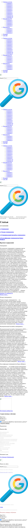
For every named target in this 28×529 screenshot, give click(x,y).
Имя (1, 417)
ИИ (1, 450)
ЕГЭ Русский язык (5, 447)
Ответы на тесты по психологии (8, 439)
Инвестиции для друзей (8, 216)
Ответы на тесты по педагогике (8, 440)
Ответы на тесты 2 (5, 444)
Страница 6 (9, 10)
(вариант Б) (10, 293)
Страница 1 (9, 3)
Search (1, 78)
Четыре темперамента (6, 297)
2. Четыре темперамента (7, 232)
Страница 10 (9, 16)
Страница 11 (9, 17)
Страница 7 (9, 11)
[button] (14, 245)
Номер (2, 418)
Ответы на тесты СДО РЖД (7, 443)
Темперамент (3, 245)
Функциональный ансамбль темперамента (11, 326)
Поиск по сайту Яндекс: (6, 469)
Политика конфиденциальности (8, 509)
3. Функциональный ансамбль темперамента (12, 235)
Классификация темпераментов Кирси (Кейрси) (13, 364)
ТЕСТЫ (5, 35)
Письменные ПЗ (7, 18)
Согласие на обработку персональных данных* (14, 421)
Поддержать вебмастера (6, 435)
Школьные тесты (4, 442)
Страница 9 (9, 14)
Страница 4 (9, 7)
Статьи (2, 437)
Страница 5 (9, 9)
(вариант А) (3, 293)
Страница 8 (9, 13)
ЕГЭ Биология (4, 449)
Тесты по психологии (5, 436)
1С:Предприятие (4, 451)
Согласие (2, 420)
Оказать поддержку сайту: (7, 504)
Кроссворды (6, 27)
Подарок (5, 34)
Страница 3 (9, 6)
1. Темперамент (4, 229)
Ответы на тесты (7, 2)
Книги (2, 446)
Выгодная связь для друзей (16, 218)
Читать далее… (4, 294)
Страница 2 (9, 4)
